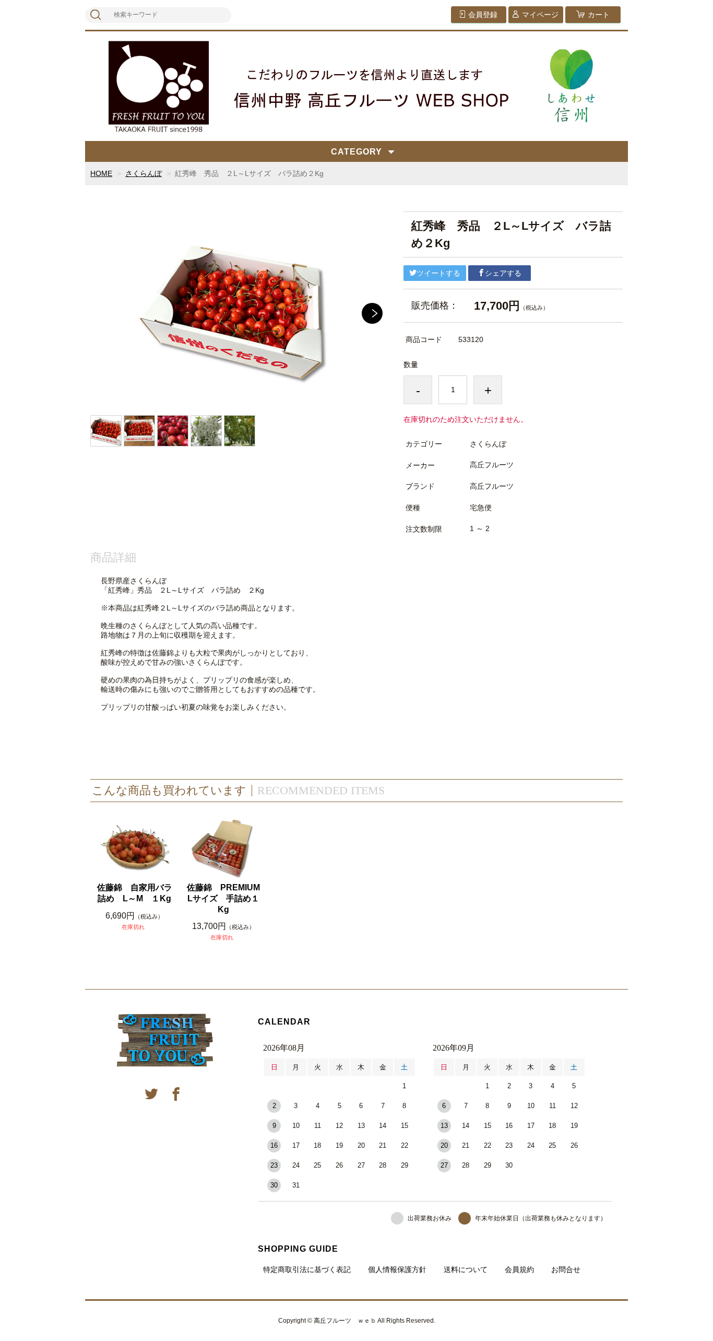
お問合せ (565, 1269)
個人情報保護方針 (397, 1269)
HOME (101, 173)
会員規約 (519, 1269)
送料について (466, 1269)
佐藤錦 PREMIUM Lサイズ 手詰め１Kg (225, 898)
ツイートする (438, 273)
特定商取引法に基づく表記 (307, 1269)
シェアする (503, 273)
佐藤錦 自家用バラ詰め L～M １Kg (134, 893)
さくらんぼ (143, 173)
